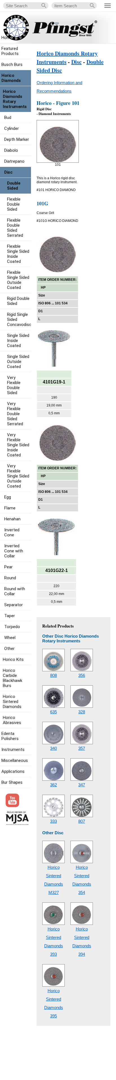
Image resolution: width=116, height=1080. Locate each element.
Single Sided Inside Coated (18, 340)
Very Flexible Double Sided (14, 385)
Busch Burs (12, 64)
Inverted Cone (11, 532)
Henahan (12, 518)
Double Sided (13, 186)
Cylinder (11, 128)
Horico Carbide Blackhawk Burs (12, 678)
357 (81, 748)
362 (53, 784)
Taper (9, 615)
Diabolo (11, 150)
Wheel (9, 637)
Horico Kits (13, 659)
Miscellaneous (14, 760)
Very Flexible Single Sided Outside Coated (18, 476)
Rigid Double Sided (18, 301)
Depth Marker (16, 139)
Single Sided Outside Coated (18, 361)
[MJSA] (17, 823)
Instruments (12, 749)
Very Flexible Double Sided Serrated (15, 413)
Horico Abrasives (12, 720)
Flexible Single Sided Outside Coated (18, 280)
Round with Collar (14, 591)
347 (81, 784)
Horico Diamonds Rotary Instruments (15, 99)
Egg (7, 497)
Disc (76, 62)
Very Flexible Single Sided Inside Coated (18, 445)
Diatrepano (14, 161)
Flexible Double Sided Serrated (15, 228)
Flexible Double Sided (14, 204)
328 (81, 711)
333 (53, 821)
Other (9, 648)
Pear (8, 566)
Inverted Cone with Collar (13, 551)
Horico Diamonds (11, 78)
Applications (12, 771)
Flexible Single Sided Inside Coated (18, 254)
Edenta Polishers (10, 736)
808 (53, 675)
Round (10, 577)
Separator (13, 604)
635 (53, 711)
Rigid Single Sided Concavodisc (19, 319)
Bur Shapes (12, 782)
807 (81, 821)
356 (81, 675)
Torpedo (12, 626)
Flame (9, 508)
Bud (7, 117)
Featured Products (10, 51)
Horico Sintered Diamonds (12, 701)
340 (53, 748)
